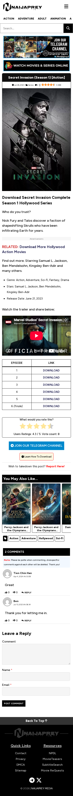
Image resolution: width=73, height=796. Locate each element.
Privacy (21, 759)
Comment (9, 641)
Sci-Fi (59, 538)
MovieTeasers (52, 759)
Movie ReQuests (52, 770)
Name (6, 670)
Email (6, 685)
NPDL (52, 753)
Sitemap (20, 770)
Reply (28, 592)
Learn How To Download (37, 456)
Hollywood (46, 538)
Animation (58, 18)
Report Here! (55, 466)
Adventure (26, 18)
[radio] (23, 427)
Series (31, 85)
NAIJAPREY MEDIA (42, 788)
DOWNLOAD (51, 370)
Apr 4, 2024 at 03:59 (22, 576)
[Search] (68, 28)
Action (8, 18)
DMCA (20, 764)
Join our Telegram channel (38, 445)
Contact (20, 753)
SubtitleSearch (52, 764)
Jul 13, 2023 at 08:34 (22, 604)
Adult (42, 18)
